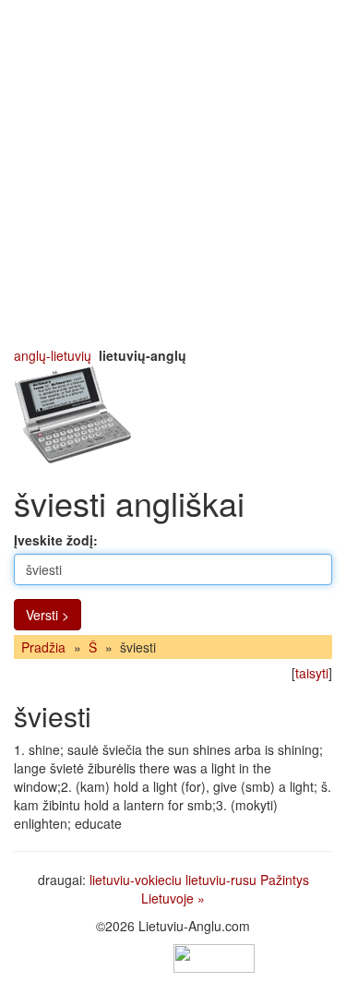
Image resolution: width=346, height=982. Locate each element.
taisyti (311, 673)
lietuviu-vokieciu (135, 879)
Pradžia (43, 647)
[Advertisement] (173, 173)
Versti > (47, 614)
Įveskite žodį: (56, 540)
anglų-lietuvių (52, 355)
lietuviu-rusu (221, 879)
